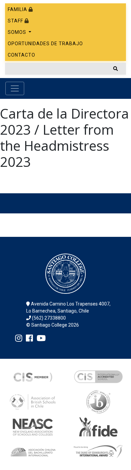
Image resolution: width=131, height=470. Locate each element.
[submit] (115, 69)
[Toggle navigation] (14, 88)
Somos (18, 32)
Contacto (21, 55)
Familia (18, 9)
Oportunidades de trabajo (45, 43)
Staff (16, 20)
